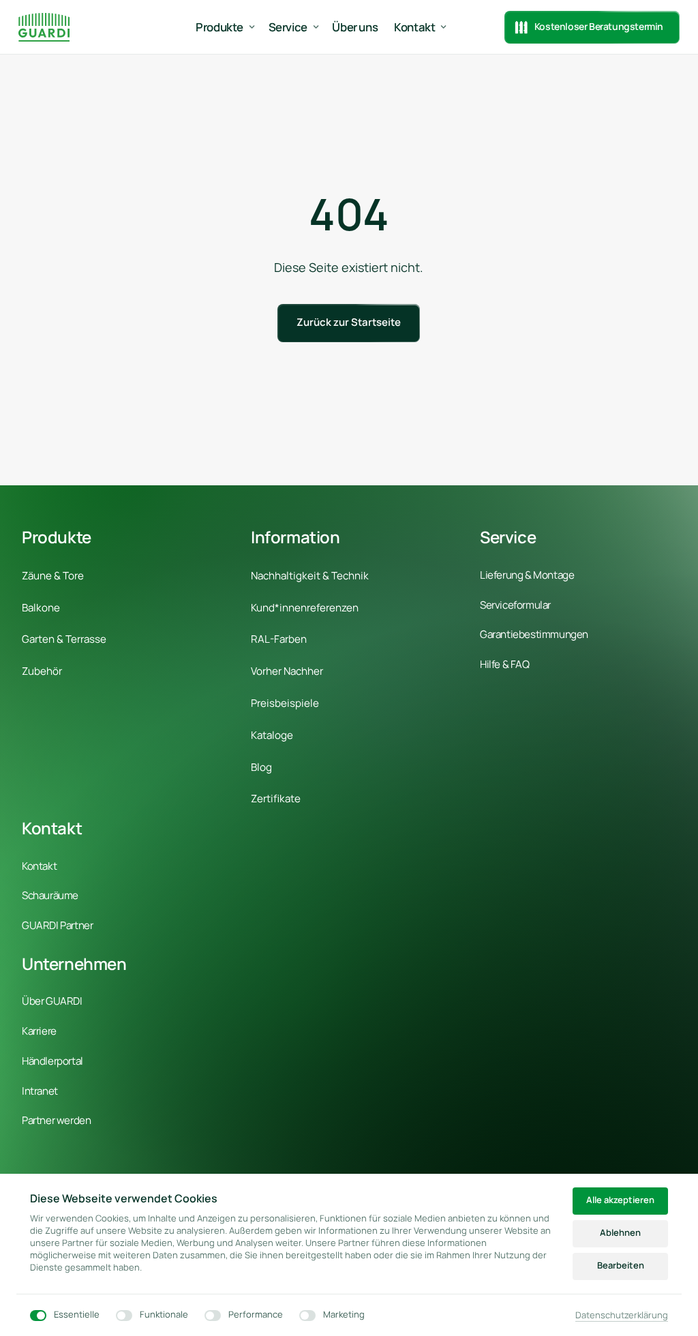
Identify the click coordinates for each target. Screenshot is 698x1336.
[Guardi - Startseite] (44, 27)
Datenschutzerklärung (621, 1315)
